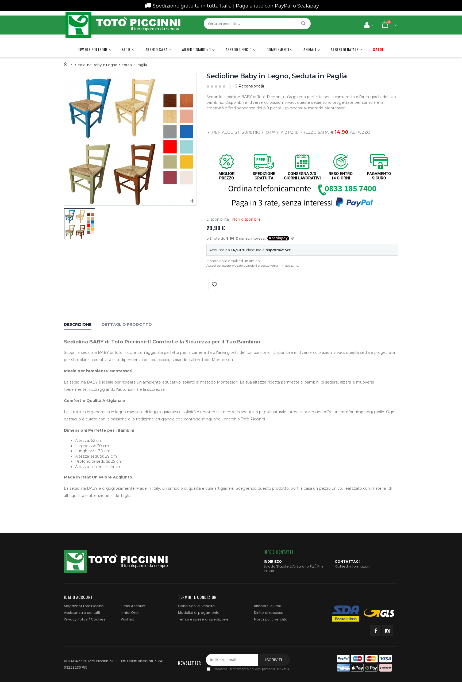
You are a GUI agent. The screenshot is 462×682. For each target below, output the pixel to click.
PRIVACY (283, 669)
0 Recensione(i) (249, 86)
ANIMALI (309, 49)
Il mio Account (133, 605)
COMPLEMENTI (278, 49)
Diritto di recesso (268, 612)
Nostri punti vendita (270, 619)
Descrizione (77, 324)
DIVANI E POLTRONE (93, 49)
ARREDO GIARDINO (196, 49)
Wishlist (127, 619)
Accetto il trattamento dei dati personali (252, 669)
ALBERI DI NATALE (344, 49)
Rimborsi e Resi (267, 605)
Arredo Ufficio (239, 49)
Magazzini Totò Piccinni (84, 605)
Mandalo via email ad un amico (233, 261)
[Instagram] (387, 630)
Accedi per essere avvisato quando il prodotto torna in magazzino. (252, 265)
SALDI (378, 49)
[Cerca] (303, 23)
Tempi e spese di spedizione (203, 619)
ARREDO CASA (156, 49)
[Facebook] (375, 630)
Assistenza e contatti (82, 612)
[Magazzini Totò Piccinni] (123, 25)
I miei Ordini (131, 612)
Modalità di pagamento (199, 612)
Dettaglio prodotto (127, 324)
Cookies (98, 619)
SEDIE (126, 49)
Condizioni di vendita (196, 605)
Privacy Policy (76, 619)
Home (66, 64)
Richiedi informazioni (353, 566)
